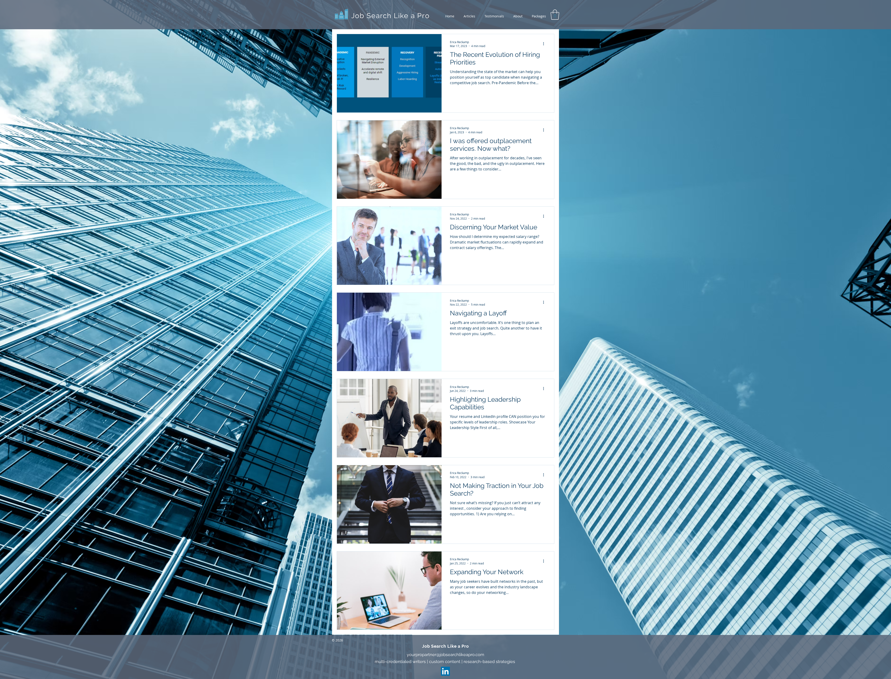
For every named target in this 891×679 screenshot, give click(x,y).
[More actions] (545, 44)
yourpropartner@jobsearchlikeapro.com (445, 654)
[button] (555, 15)
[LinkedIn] (445, 671)
